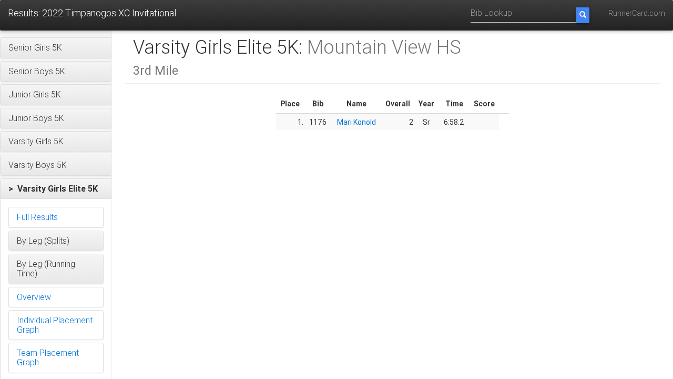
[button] (56, 48)
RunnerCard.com (636, 13)
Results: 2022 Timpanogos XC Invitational (92, 13)
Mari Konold (356, 122)
